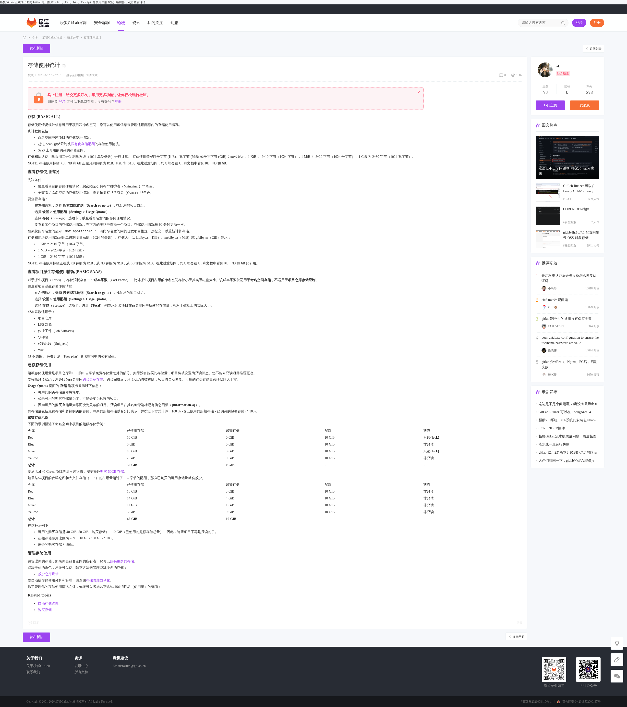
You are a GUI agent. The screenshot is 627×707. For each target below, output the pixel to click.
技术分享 (73, 37)
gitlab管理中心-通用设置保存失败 (567, 319)
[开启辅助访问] (600, 9)
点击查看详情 (136, 2)
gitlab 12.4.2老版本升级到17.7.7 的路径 (568, 452)
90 (545, 92)
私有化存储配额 (83, 144)
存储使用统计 (92, 37)
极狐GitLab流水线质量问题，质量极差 (567, 436)
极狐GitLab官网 (73, 23)
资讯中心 (81, 666)
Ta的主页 (550, 105)
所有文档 (81, 672)
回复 (36, 622)
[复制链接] (64, 66)
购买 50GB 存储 (112, 471)
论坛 (121, 23)
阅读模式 (91, 75)
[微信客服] (617, 676)
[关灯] (617, 643)
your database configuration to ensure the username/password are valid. (570, 340)
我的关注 (155, 23)
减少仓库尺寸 (48, 574)
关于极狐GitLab (38, 666)
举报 (519, 622)
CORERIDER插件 (576, 209)
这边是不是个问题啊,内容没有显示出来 (566, 170)
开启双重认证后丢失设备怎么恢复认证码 (569, 278)
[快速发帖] (617, 659)
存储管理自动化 (98, 580)
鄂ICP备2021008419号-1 (536, 701)
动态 (174, 23)
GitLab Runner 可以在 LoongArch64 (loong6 (579, 188)
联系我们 (33, 672)
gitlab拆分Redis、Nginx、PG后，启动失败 (569, 364)
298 (589, 92)
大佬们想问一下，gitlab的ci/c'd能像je (566, 460)
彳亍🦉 (552, 307)
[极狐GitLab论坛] (38, 22)
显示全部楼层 (75, 75)
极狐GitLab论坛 (25, 37)
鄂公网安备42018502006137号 (581, 701)
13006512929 (556, 326)
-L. (558, 66)
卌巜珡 (552, 374)
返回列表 (596, 48)
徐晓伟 (552, 350)
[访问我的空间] (545, 69)
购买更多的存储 (122, 561)
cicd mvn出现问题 (555, 300)
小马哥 (552, 288)
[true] (563, 23)
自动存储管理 (48, 603)
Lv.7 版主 (563, 73)
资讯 (136, 23)
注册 (597, 23)
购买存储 (45, 610)
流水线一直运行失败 (554, 444)
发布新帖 (36, 48)
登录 (579, 23)
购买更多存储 (93, 379)
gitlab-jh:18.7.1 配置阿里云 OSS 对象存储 (581, 235)
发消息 (584, 105)
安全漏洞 (102, 23)
